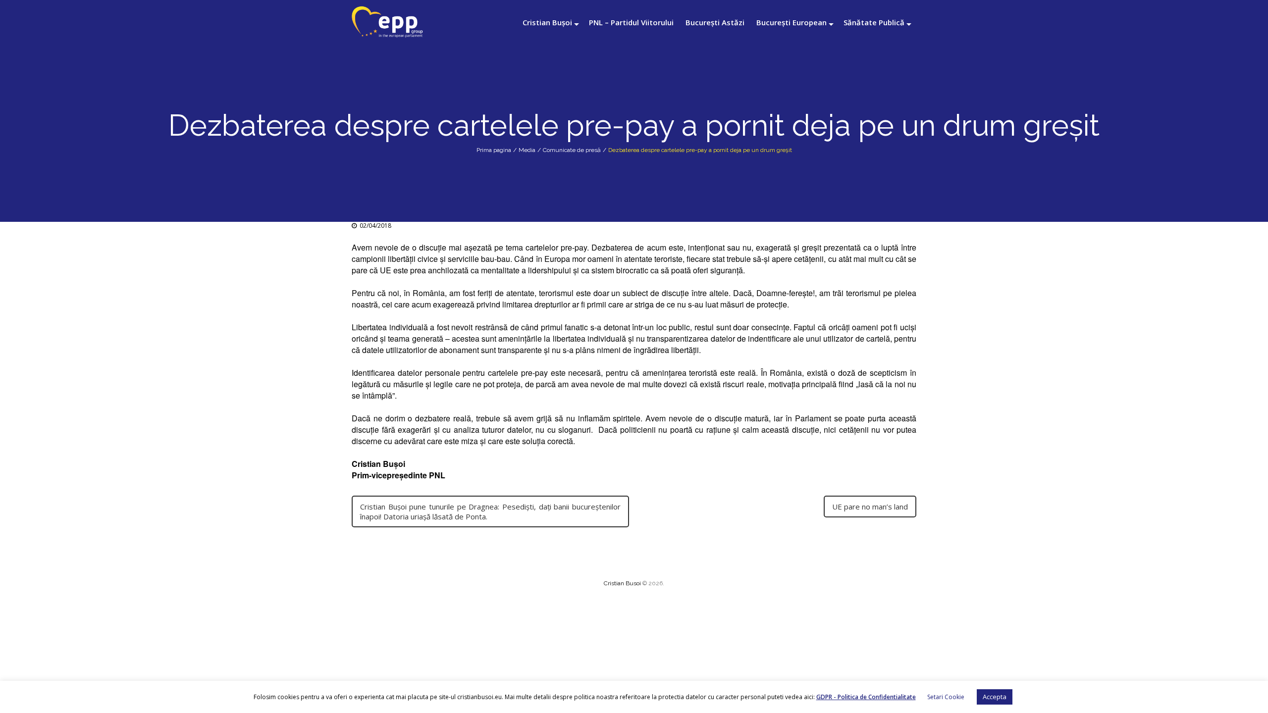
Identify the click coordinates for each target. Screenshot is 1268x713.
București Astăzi (715, 22)
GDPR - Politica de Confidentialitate (866, 697)
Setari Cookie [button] (945, 697)
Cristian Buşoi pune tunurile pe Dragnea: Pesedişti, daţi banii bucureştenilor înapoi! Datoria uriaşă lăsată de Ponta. (490, 511)
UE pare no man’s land (870, 506)
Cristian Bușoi (547, 22)
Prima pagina (493, 150)
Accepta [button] (994, 696)
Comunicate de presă (572, 150)
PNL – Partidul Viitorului (631, 22)
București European (791, 22)
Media (527, 150)
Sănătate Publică (874, 22)
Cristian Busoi (622, 583)
